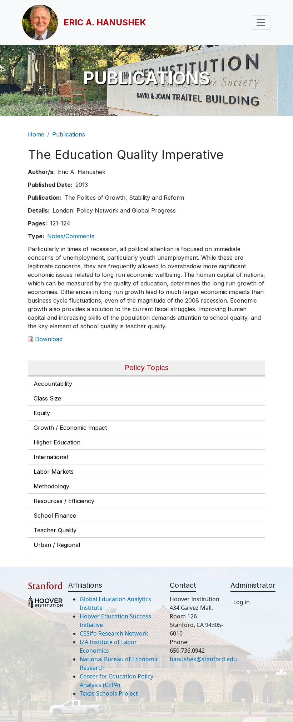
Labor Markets (54, 471)
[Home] (43, 22)
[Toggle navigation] (261, 22)
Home (36, 134)
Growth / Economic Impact (70, 427)
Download (49, 339)
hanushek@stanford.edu (203, 659)
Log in (241, 602)
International (51, 456)
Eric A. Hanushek (105, 22)
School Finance (55, 515)
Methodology (51, 486)
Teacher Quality (55, 530)
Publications (68, 134)
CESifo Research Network (114, 633)
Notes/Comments (70, 236)
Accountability (53, 383)
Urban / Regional (57, 544)
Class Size (47, 398)
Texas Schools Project (109, 693)
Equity (42, 413)
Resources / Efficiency (64, 500)
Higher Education (57, 442)
